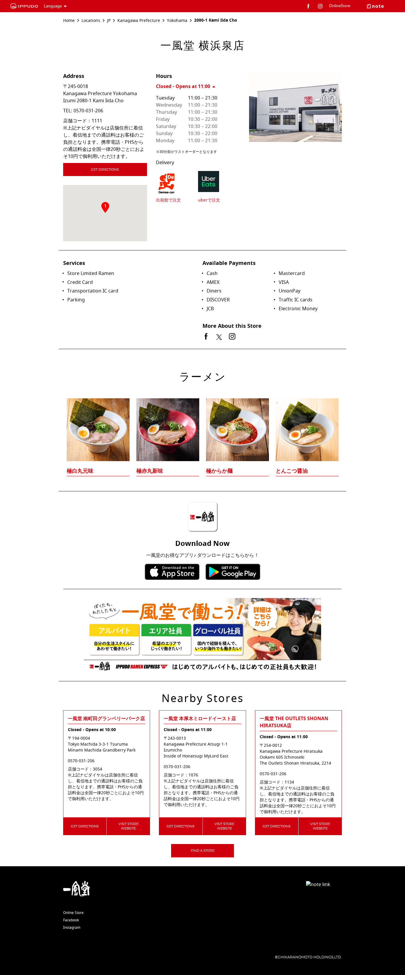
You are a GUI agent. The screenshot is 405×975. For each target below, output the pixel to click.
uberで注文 (209, 200)
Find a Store (202, 850)
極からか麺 (219, 471)
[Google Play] (232, 572)
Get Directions (105, 169)
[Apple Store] (172, 572)
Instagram (71, 927)
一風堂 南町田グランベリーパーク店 (106, 718)
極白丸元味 (80, 471)
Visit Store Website (128, 826)
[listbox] (202, 425)
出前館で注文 (168, 200)
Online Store (73, 912)
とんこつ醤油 (292, 471)
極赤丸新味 (149, 471)
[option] (202, 425)
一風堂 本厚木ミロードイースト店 (200, 718)
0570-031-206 (88, 110)
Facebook (71, 920)
